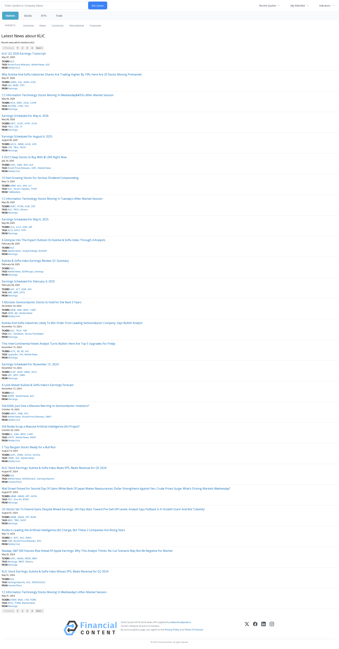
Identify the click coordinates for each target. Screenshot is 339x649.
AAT (12, 289)
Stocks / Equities (21, 188)
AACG (13, 144)
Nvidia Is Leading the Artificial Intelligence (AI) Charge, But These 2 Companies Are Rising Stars (63, 530)
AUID (27, 206)
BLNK (33, 517)
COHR (33, 102)
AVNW (13, 599)
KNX (25, 185)
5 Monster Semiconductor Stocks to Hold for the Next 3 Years (41, 302)
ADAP (20, 371)
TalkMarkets (14, 192)
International (76, 25)
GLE (9, 85)
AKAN (26, 82)
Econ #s (18, 499)
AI (11, 434)
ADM (24, 227)
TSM (25, 330)
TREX (16, 520)
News (42, 25)
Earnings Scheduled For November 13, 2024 (30, 364)
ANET (13, 206)
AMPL (19, 102)
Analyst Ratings (29, 250)
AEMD (27, 371)
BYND (26, 499)
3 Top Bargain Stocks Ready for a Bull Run (29, 447)
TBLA (10, 126)
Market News (37, 64)
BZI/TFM (12, 105)
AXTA (22, 292)
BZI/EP (11, 395)
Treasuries (95, 25)
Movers (24, 209)
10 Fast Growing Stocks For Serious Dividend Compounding (40, 178)
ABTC (13, 123)
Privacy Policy (172, 629)
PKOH (23, 147)
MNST (21, 561)
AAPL (12, 164)
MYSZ (10, 602)
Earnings (39, 271)
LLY (30, 185)
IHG (27, 351)
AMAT (13, 413)
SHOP (23, 520)
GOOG (28, 454)
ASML (19, 164)
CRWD (20, 454)
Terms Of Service (194, 629)
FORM (33, 599)
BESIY (26, 309)
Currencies (58, 25)
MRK (10, 292)
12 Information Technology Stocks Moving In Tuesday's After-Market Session (52, 199)
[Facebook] (255, 628)
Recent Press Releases (19, 64)
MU (16, 313)
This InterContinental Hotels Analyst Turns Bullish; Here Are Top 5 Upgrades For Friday (58, 344)
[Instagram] (271, 628)
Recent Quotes (267, 5)
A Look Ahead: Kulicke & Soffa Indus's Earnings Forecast (37, 385)
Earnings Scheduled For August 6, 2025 (27, 136)
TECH (18, 330)
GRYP (15, 375)
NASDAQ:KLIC (29, 478)
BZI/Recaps (28, 271)
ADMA (13, 82)
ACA (12, 227)
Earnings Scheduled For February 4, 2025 (28, 281)
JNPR (16, 292)
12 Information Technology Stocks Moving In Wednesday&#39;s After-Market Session (58, 95)
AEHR (13, 309)
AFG (30, 289)
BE (18, 351)
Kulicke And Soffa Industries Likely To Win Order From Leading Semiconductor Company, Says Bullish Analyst (72, 323)
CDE (16, 126)
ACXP (13, 371)
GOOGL (36, 454)
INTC (16, 537)
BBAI (34, 558)
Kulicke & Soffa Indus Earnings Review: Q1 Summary (35, 261)
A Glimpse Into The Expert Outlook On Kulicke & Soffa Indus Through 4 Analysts (53, 240)
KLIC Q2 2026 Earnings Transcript (24, 53)
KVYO (17, 230)
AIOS (12, 102)
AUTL (13, 351)
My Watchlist (297, 5)
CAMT (33, 309)
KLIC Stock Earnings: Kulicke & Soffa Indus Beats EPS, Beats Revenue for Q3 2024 (54, 468)
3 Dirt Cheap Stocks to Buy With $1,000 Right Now (34, 157)
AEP (30, 227)
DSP (33, 206)
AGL (20, 82)
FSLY (27, 105)
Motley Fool (14, 67)
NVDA (33, 437)
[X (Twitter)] (247, 628)
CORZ (20, 105)
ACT (18, 289)
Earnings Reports (45, 478)
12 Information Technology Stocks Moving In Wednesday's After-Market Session (54, 592)
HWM (13, 185)
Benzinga (12, 88)
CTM (26, 599)
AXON (34, 496)
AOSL (33, 82)
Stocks (28, 15)
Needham (18, 333)
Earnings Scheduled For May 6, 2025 (25, 219)
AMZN (28, 558)
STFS (22, 85)
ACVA (34, 123)
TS (21, 126)
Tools (59, 15)
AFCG (34, 371)
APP (27, 496)
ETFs (44, 15)
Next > (39, 47)
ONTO (11, 437)
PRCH (16, 209)
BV (22, 351)
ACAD (20, 123)
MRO (10, 520)
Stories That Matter (34, 333)
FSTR (23, 230)
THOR (34, 188)
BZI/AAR (43, 250)
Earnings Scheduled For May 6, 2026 (25, 116)
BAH (26, 164)
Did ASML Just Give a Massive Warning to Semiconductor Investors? (45, 406)
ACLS (18, 227)
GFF (9, 375)
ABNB (20, 144)
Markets (10, 15)
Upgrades (13, 354)
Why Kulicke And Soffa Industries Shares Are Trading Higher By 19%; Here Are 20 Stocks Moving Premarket (72, 74)
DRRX (22, 375)
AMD (19, 309)
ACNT (27, 123)
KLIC (12, 61)
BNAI (20, 599)
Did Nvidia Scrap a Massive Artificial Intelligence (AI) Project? (41, 426)
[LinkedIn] (263, 628)
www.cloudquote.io (180, 622)
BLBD (16, 85)
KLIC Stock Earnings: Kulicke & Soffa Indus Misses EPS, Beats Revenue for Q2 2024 (55, 571)
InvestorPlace (15, 481)
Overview (28, 25)
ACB (34, 144)
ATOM (20, 206)
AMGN (21, 496)
